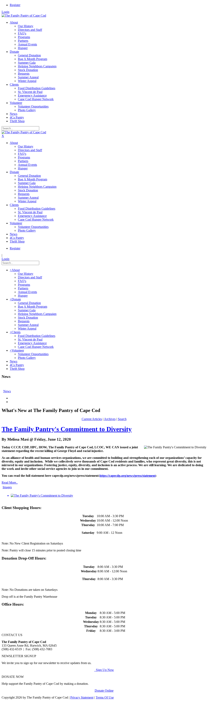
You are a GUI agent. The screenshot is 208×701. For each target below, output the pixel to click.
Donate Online (104, 690)
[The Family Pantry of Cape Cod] (24, 15)
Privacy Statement (81, 697)
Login (5, 12)
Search (122, 419)
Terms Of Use (105, 697)
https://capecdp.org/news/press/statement (128, 475)
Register (15, 5)
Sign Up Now (104, 670)
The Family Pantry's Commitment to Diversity (67, 429)
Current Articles (92, 419)
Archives (110, 419)
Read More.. (10, 482)
